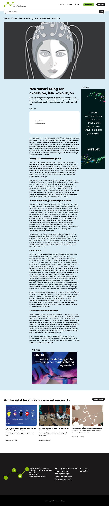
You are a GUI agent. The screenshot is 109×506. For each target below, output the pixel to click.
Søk (101, 11)
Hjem (6, 18)
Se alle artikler (99, 399)
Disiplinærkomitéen (63, 476)
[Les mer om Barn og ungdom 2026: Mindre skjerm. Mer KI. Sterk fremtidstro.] (54, 423)
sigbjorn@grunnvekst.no (40, 123)
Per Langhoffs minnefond (65, 468)
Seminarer (62, 4)
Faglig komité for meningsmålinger (62, 472)
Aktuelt (69, 4)
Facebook (84, 468)
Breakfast (61, 500)
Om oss (76, 4)
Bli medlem (88, 4)
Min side (101, 4)
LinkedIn (84, 470)
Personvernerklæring (63, 479)
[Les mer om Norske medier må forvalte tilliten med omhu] (87, 423)
